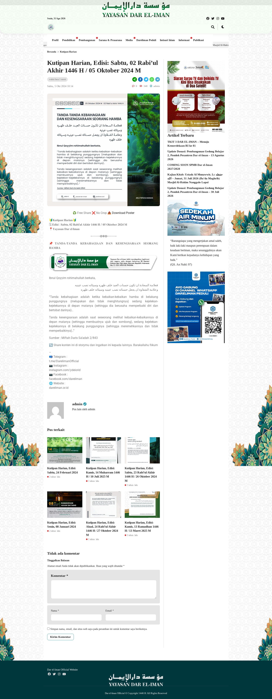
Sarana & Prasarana (110, 40)
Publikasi (198, 40)
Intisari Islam (167, 40)
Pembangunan (87, 40)
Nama (55, 610)
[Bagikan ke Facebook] (140, 79)
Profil (55, 40)
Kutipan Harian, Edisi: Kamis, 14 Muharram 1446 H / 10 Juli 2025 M (103, 472)
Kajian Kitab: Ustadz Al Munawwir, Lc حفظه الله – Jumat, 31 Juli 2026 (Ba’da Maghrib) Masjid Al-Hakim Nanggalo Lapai (195, 178)
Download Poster (123, 213)
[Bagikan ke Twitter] (146, 79)
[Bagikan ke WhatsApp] (152, 79)
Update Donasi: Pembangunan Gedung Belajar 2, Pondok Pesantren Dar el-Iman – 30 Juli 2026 (195, 192)
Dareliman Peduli (146, 40)
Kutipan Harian (68, 51)
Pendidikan (68, 40)
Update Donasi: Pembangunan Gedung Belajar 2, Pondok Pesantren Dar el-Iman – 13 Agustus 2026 (195, 155)
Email (109, 610)
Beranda (51, 51)
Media (129, 40)
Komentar (59, 576)
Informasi (184, 40)
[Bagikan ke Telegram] (157, 79)
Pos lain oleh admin (83, 409)
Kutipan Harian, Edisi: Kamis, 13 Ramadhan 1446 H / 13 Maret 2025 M (142, 526)
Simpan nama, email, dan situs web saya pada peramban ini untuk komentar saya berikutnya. (98, 629)
